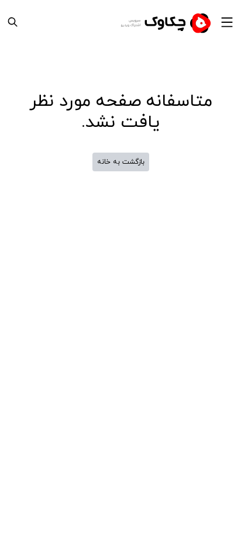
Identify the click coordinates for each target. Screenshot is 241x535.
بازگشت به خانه (120, 162)
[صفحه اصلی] (167, 22)
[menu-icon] (227, 22)
